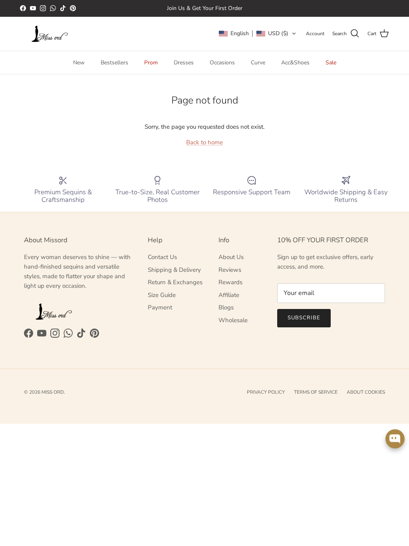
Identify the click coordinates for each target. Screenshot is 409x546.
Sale (331, 62)
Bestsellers (114, 62)
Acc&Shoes (295, 62)
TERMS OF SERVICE (316, 392)
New (79, 62)
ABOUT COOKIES (366, 392)
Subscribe (304, 317)
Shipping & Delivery (174, 270)
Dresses (184, 62)
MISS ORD (53, 392)
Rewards (230, 282)
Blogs (226, 307)
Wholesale (233, 320)
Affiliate (228, 295)
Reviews (229, 270)
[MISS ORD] (50, 34)
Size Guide (162, 295)
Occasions (222, 62)
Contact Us (162, 257)
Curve (258, 62)
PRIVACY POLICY (266, 392)
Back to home (204, 142)
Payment (160, 307)
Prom (151, 62)
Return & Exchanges (175, 282)
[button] (257, 33)
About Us (231, 257)
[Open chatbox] (395, 438)
